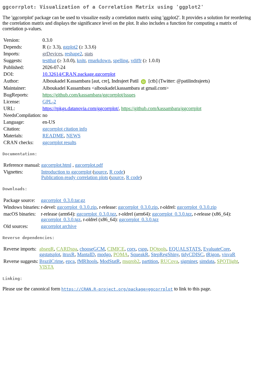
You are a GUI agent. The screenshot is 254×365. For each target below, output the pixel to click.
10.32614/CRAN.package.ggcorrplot (78, 74)
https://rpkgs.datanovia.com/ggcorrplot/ (80, 108)
